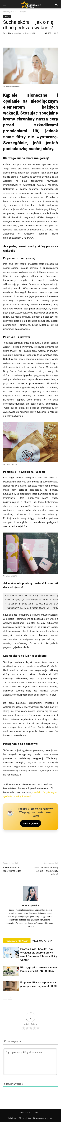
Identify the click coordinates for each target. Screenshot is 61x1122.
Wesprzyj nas (30, 823)
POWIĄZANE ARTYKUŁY (17, 941)
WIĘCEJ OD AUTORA (42, 941)
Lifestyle (22, 11)
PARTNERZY (25, 1112)
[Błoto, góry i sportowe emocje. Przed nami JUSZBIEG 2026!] (11, 971)
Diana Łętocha (14, 33)
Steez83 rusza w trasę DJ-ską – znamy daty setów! (46, 871)
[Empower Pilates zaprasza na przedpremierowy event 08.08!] (11, 986)
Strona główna (9, 11)
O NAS (35, 1112)
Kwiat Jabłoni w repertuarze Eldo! (12, 869)
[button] (56, 4)
